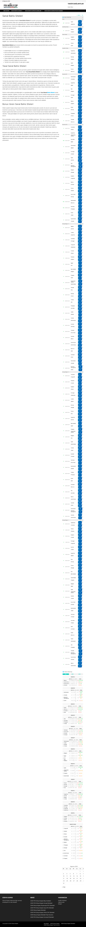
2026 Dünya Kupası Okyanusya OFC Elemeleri (42, 905)
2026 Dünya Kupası (16, 10)
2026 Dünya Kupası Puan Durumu (53, 10)
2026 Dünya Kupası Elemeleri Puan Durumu (41, 914)
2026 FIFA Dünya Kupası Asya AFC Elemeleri (42, 907)
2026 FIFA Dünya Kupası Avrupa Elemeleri (41, 903)
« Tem (63, 887)
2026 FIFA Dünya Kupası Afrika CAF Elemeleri (42, 912)
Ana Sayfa (6, 10)
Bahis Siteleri (51, 92)
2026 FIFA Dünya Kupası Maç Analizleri (40, 900)
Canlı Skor (70, 7)
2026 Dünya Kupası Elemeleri (33, 10)
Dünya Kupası (15, 923)
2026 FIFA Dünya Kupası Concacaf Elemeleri (42, 917)
